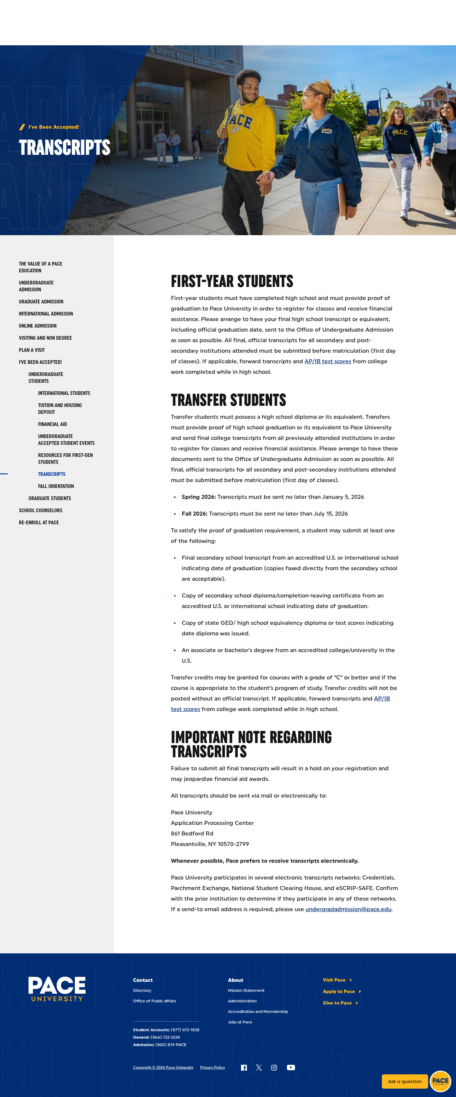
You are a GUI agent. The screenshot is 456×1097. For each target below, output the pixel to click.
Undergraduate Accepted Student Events (66, 439)
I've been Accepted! (40, 362)
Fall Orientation (56, 486)
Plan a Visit (32, 350)
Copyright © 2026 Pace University (163, 1067)
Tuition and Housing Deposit (60, 408)
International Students (64, 393)
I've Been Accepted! (54, 127)
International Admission (46, 314)
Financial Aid (52, 424)
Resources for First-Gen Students (65, 458)
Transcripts (51, 474)
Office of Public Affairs (154, 1001)
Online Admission (37, 326)
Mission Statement (246, 990)
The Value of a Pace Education (40, 267)
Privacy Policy (212, 1067)
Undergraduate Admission (36, 286)
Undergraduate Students (46, 377)
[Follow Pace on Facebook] (243, 1067)
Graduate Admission (41, 302)
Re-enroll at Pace (39, 523)
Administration (242, 1001)
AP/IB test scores (328, 361)
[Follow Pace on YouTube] (291, 1067)
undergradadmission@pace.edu (348, 909)
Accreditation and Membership (258, 1011)
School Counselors (40, 510)
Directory (142, 990)
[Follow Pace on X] (259, 1067)
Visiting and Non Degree (45, 338)
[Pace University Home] (57, 990)
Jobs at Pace (240, 1022)
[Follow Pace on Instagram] (274, 1067)
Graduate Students (50, 498)
